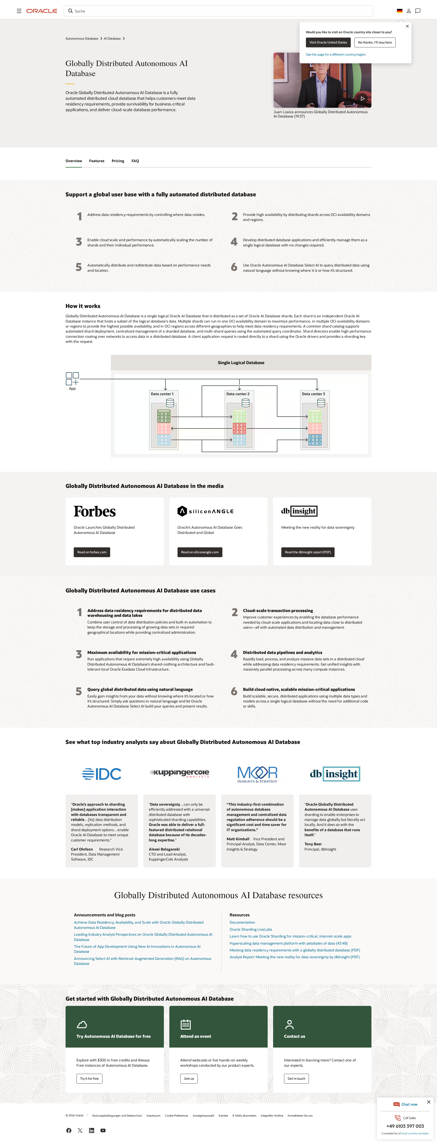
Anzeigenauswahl (203, 1115)
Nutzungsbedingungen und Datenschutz (117, 1115)
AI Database (112, 38)
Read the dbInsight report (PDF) (308, 552)
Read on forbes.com (92, 552)
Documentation (242, 922)
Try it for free (89, 1078)
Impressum (153, 1115)
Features (96, 160)
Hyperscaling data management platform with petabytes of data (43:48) (289, 943)
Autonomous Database (82, 38)
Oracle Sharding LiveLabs (251, 929)
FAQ (135, 160)
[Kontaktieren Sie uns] (418, 11)
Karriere (223, 1115)
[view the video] (322, 80)
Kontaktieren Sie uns (300, 1115)
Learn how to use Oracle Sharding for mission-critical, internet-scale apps (290, 936)
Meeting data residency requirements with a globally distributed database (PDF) (295, 950)
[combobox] (218, 10)
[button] (19, 11)
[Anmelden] (409, 11)
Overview (74, 160)
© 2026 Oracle (74, 1115)
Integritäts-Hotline (272, 1115)
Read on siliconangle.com (200, 552)
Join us (189, 1078)
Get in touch (296, 1078)
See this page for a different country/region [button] (336, 54)
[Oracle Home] (41, 11)
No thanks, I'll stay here (375, 42)
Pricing (118, 160)
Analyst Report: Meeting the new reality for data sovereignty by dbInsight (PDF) (295, 956)
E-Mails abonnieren (244, 1115)
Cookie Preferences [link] (176, 1115)
